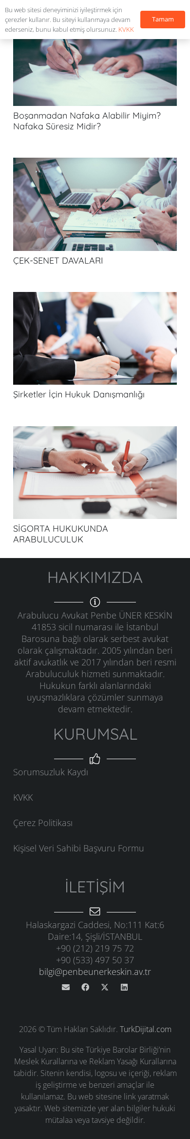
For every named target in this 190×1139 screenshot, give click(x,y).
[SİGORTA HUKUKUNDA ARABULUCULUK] (95, 432)
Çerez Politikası (43, 822)
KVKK (23, 797)
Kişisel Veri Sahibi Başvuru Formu (78, 848)
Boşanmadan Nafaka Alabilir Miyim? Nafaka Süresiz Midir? (87, 121)
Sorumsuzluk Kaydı (50, 772)
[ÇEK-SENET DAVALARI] (95, 163)
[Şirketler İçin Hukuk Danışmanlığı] (95, 298)
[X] (104, 987)
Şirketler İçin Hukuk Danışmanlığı (79, 394)
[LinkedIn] (124, 987)
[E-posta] (66, 987)
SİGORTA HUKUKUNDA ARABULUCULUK (60, 534)
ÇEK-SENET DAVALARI (58, 260)
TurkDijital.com (145, 1029)
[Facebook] (85, 987)
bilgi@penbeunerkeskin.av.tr (95, 971)
